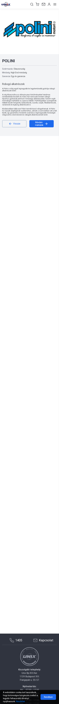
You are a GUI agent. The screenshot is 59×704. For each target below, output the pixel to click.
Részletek (20, 701)
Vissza (16, 123)
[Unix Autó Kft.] (29, 656)
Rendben (48, 697)
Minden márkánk (39, 123)
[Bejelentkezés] (49, 4)
